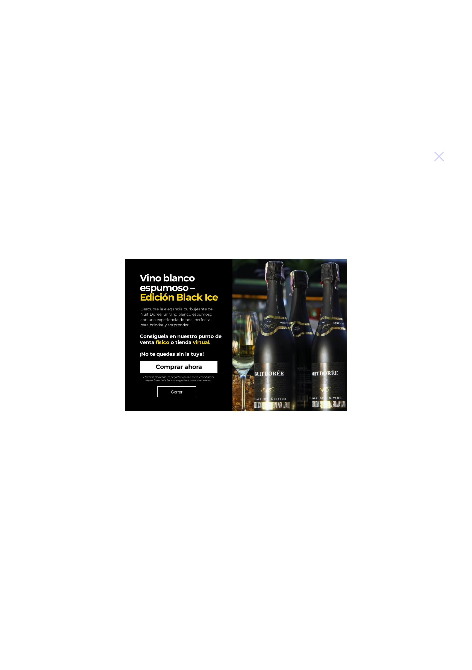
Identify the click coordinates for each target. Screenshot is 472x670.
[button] (439, 156)
